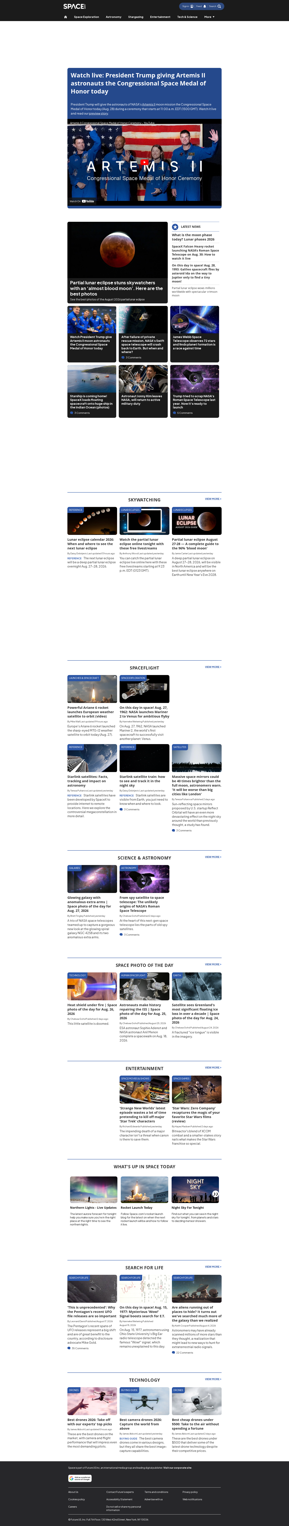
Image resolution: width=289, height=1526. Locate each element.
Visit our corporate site (177, 1467)
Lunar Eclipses (130, 509)
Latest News (191, 227)
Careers (72, 1506)
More (207, 17)
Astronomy (113, 17)
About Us (73, 1491)
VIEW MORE (212, 498)
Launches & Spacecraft (84, 677)
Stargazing (135, 17)
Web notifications (192, 1499)
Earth (177, 975)
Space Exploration (86, 17)
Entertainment (160, 17)
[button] (215, 6)
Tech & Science (187, 17)
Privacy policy (190, 1491)
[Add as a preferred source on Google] (80, 1478)
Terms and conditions (156, 1491)
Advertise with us (153, 1499)
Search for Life (78, 1277)
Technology (77, 975)
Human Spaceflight (133, 975)
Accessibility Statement (119, 1499)
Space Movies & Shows (135, 1078)
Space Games (181, 1078)
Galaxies (74, 867)
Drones (74, 1390)
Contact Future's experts (120, 1491)
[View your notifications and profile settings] (204, 6)
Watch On (75, 201)
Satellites (179, 746)
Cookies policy (76, 1499)
